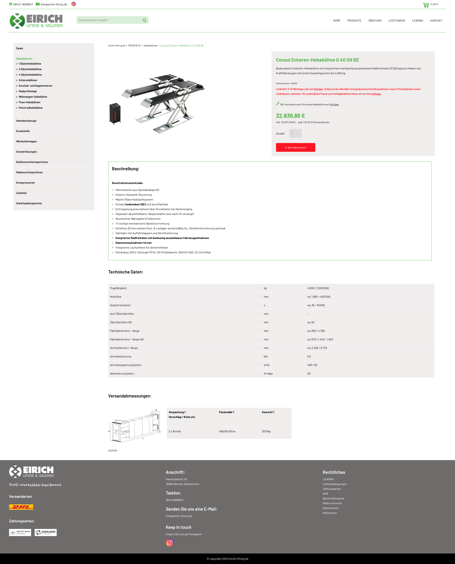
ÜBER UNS (374, 20)
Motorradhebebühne (30, 107)
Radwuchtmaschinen (29, 172)
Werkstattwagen (26, 141)
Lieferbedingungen (335, 484)
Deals (19, 48)
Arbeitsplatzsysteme (29, 203)
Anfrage (318, 89)
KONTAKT (436, 20)
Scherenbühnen (28, 80)
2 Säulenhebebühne (30, 69)
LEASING (417, 20)
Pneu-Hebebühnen (29, 102)
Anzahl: (280, 133)
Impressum (330, 512)
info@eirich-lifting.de (54, 4)
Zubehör (21, 192)
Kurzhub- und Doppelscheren (35, 85)
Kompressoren (25, 182)
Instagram (195, 534)
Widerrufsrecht (332, 503)
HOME (336, 20)
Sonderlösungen (26, 151)
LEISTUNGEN (397, 20)
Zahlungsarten (332, 488)
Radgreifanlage (28, 91)
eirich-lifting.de (116, 45)
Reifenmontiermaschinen (32, 162)
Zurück (112, 450)
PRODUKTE (354, 20)
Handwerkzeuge (26, 120)
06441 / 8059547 (23, 4)
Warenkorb (426, 5)
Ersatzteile (23, 131)
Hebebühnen (150, 45)
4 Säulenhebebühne (30, 74)
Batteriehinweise (333, 498)
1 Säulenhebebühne (30, 63)
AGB (325, 493)
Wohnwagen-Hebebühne (33, 96)
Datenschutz (331, 508)
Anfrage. (376, 93)
